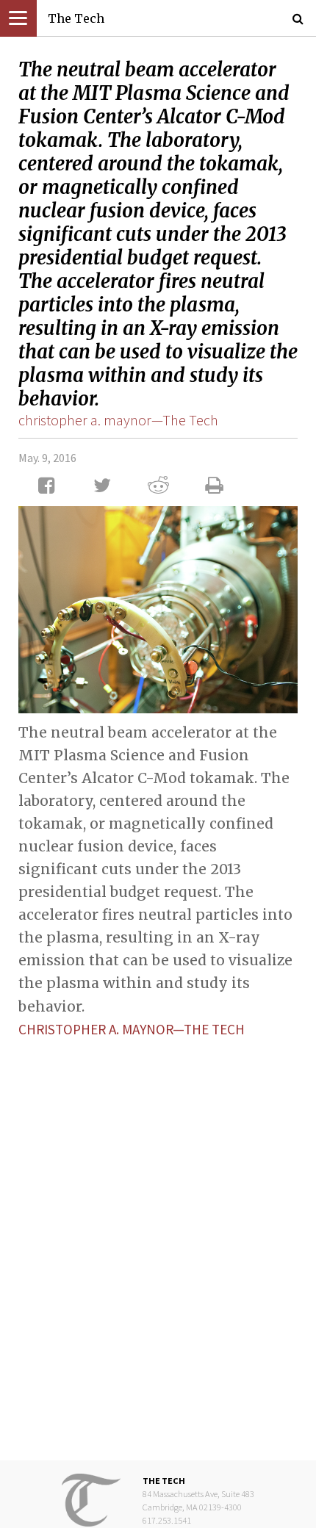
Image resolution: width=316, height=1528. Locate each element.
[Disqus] (158, 1237)
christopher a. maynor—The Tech (118, 420)
